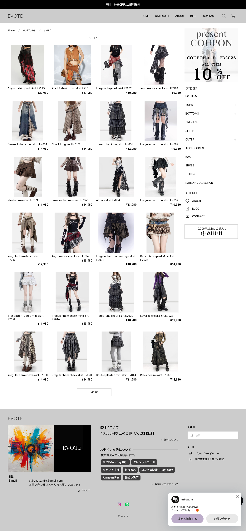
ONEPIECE (191, 122)
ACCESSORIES (194, 148)
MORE (94, 392)
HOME (145, 15)
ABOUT (180, 15)
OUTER (189, 139)
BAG (188, 156)
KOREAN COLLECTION (199, 182)
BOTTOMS (192, 113)
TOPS (189, 104)
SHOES (189, 165)
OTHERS (190, 174)
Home (11, 30)
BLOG (193, 15)
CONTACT (209, 15)
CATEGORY (162, 15)
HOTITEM (191, 96)
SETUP (189, 130)
